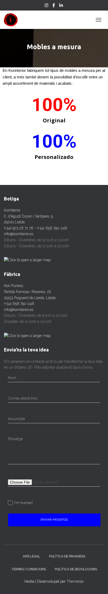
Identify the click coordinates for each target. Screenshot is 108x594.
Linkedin (61, 6)
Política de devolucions (76, 569)
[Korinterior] (12, 19)
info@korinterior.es (18, 234)
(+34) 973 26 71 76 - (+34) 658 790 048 (35, 228)
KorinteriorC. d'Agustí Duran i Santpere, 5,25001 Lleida (28, 216)
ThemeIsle (75, 581)
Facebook (54, 6)
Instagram (47, 6)
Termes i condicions (28, 569)
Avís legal (31, 556)
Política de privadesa (67, 556)
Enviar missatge (54, 519)
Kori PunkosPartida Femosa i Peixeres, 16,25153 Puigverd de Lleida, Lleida (30, 292)
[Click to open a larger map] (27, 260)
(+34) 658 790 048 (19, 303)
